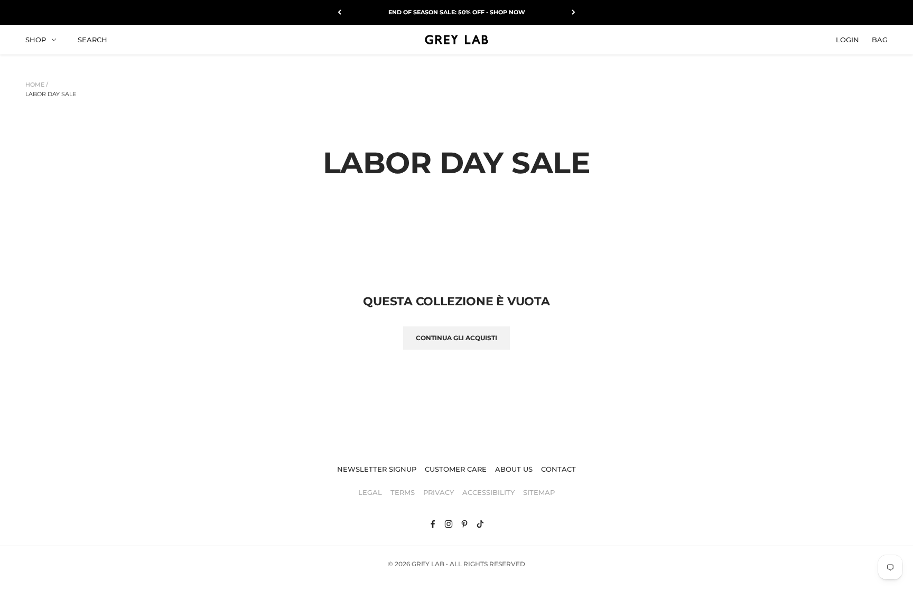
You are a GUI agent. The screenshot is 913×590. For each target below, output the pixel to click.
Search (92, 39)
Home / (36, 84)
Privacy (438, 492)
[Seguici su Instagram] (448, 524)
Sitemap (539, 492)
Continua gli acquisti (456, 338)
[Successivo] (573, 12)
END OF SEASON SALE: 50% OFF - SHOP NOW (456, 12)
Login (847, 39)
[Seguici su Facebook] (432, 524)
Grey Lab (428, 564)
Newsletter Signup (376, 469)
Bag (880, 39)
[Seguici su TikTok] (480, 524)
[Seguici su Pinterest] (464, 524)
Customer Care (456, 469)
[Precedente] (339, 12)
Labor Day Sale (50, 94)
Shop (35, 39)
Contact (558, 469)
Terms (402, 492)
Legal (370, 492)
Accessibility (488, 492)
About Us (514, 469)
